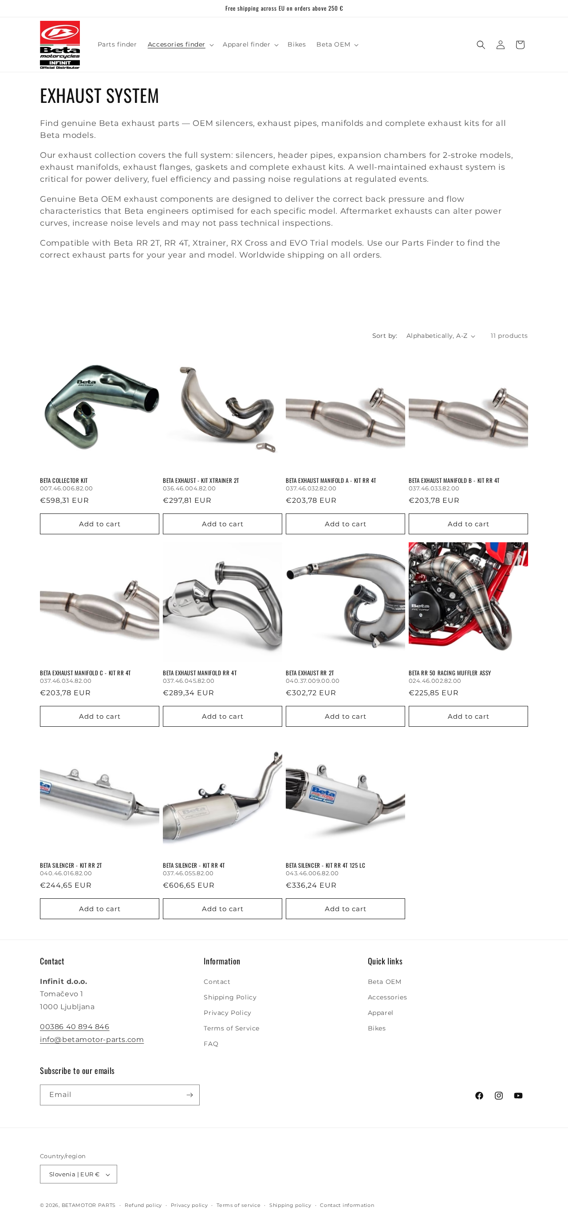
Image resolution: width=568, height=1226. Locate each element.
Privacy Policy (227, 1013)
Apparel (381, 1013)
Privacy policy (189, 1205)
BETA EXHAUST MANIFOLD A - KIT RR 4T (331, 480)
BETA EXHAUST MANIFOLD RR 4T (200, 673)
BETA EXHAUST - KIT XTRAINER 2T (201, 480)
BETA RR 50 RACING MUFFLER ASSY (450, 673)
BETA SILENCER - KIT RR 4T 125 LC (325, 865)
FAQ (211, 1044)
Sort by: (385, 336)
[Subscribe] (189, 1095)
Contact (217, 982)
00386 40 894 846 (75, 1026)
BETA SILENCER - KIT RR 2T (71, 865)
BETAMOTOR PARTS (89, 1205)
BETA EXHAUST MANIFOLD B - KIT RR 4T (454, 480)
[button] (179, 44)
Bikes (377, 1028)
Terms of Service (232, 1028)
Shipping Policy (230, 997)
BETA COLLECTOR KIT (64, 480)
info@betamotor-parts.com (92, 1039)
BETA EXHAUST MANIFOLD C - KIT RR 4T (85, 673)
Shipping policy (290, 1205)
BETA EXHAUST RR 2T (310, 673)
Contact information (347, 1205)
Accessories (387, 997)
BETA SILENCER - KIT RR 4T (194, 865)
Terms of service (238, 1205)
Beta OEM (385, 982)
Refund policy (143, 1205)
